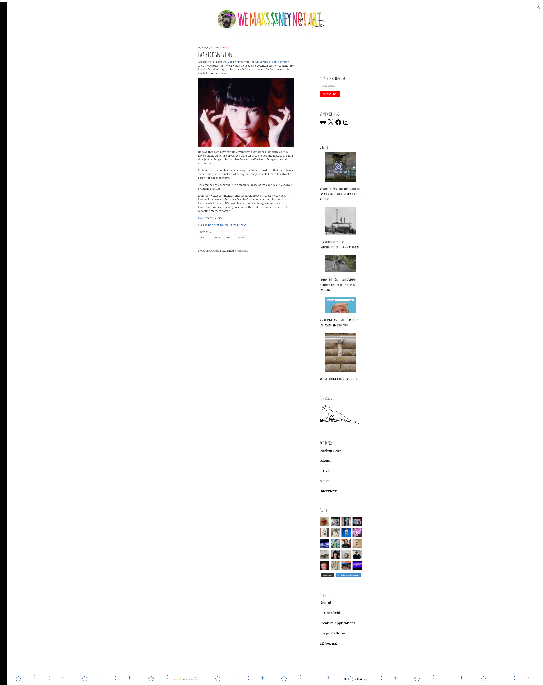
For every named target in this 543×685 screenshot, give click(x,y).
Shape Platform (332, 633)
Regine (201, 47)
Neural (325, 603)
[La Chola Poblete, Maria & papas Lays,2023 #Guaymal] (357, 543)
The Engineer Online (216, 225)
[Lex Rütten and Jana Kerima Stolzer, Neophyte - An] (346, 521)
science (325, 461)
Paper (202, 218)
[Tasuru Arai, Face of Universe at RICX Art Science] (357, 532)
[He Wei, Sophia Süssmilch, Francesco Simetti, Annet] (335, 532)
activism (327, 471)
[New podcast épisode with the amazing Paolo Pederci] (346, 543)
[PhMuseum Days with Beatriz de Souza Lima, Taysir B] (346, 554)
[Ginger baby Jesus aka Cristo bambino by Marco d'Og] (324, 565)
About (347, 679)
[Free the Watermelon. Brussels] (346, 565)
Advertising (361, 679)
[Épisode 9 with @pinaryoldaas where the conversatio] (346, 532)
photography (330, 450)
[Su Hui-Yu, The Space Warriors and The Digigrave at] (357, 565)
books (324, 481)
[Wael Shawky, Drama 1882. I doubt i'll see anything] (357, 521)
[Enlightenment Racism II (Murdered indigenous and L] (324, 532)
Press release (238, 225)
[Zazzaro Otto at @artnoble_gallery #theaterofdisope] (324, 554)
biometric (225, 47)
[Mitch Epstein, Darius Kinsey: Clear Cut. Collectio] (335, 521)
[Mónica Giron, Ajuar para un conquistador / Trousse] (335, 565)
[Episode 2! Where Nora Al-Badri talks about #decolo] (335, 554)
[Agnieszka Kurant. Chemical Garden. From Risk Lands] (335, 543)
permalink (242, 250)
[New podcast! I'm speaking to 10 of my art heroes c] (357, 554)
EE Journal (328, 643)
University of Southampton (272, 61)
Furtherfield (330, 613)
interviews (329, 491)
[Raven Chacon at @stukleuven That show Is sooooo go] (324, 543)
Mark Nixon (234, 61)
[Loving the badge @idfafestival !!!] (324, 521)
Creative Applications (337, 623)
